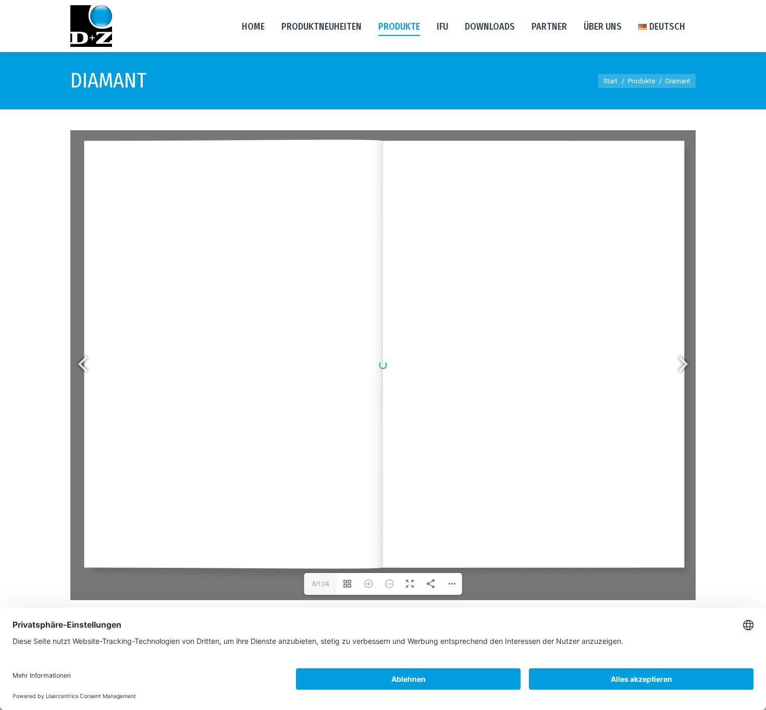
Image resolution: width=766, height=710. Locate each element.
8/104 (320, 583)
